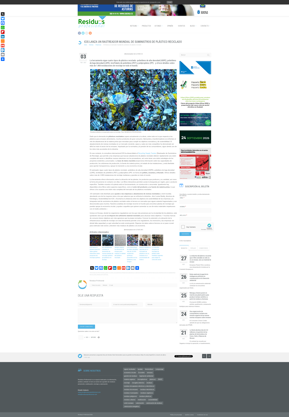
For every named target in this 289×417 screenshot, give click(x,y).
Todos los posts (96, 285)
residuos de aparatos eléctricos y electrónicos (139, 386)
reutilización (142, 400)
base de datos (109, 273)
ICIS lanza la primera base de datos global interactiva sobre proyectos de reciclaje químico (95, 252)
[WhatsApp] (2, 27)
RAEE (160, 379)
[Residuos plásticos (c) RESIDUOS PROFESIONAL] (133, 130)
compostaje (159, 369)
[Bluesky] (2, 18)
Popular (193, 248)
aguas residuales (129, 369)
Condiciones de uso (202, 414)
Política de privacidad (176, 414)
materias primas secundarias (125, 273)
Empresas (98, 44)
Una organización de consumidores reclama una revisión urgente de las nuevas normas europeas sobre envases (200, 314)
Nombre (183, 206)
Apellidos (183, 215)
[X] (2, 14)
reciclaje (127, 383)
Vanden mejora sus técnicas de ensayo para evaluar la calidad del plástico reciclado (120, 252)
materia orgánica (129, 379)
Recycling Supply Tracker (147, 153)
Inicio (85, 44)
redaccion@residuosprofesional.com (89, 392)
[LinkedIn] (2, 36)
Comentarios (203, 248)
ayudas (140, 369)
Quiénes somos (189, 414)
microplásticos (142, 379)
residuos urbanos (129, 400)
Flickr (86, 33)
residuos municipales (131, 393)
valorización (140, 403)
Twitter (83, 33)
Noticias (91, 44)
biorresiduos (149, 369)
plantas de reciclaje (140, 273)
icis (115, 273)
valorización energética (131, 406)
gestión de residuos (130, 376)
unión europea (128, 403)
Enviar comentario (86, 326)
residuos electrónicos (147, 389)
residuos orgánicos (147, 393)
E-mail (111, 285)
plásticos (153, 379)
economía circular (130, 372)
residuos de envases (131, 389)
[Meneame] (2, 41)
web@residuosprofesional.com (87, 394)
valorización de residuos (154, 403)
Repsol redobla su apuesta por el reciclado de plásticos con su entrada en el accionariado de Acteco (145, 253)
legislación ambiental (146, 376)
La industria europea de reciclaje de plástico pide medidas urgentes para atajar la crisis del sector (157, 253)
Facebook (79, 33)
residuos (149, 383)
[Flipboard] (2, 32)
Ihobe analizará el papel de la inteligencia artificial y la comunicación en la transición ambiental (199, 277)
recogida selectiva (138, 383)
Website (105, 285)
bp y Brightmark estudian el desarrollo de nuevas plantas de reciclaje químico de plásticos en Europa (107, 253)
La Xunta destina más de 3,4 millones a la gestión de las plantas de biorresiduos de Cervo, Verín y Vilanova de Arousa (199, 334)
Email (182, 198)
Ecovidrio (141, 372)
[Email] (2, 54)
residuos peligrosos (130, 396)
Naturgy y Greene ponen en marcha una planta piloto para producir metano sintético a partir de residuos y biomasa (199, 296)
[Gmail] (2, 45)
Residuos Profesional (98, 273)
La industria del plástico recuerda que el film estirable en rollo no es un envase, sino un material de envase (200, 259)
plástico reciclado (152, 273)
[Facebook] (2, 23)
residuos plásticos (102, 275)
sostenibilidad (152, 400)
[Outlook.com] (2, 50)
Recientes (184, 248)
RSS (90, 33)
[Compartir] (2, 59)
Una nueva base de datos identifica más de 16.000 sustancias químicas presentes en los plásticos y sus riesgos (132, 254)
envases (150, 372)
